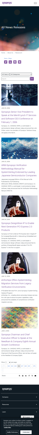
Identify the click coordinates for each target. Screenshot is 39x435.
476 (34, 366)
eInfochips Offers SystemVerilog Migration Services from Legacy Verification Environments (16, 283)
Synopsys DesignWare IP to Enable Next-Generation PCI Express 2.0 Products (17, 226)
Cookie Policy (7, 427)
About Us (10, 53)
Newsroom (18, 53)
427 (22, 366)
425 (15, 366)
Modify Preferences (12, 432)
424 (12, 366)
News (6, 58)
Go (32, 79)
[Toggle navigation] (35, 3)
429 (29, 366)
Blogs (10, 58)
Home (3, 53)
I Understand (26, 432)
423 (9, 366)
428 (25, 366)
